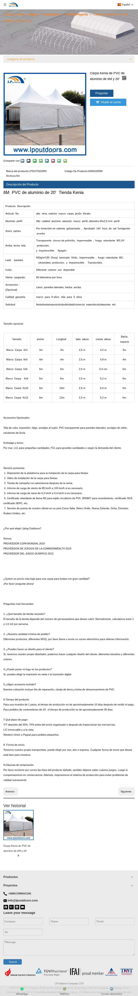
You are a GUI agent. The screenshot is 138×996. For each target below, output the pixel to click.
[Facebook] (6, 906)
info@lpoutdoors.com (23, 900)
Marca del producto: (17, 171)
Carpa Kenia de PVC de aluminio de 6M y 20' (17, 848)
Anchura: (11, 175)
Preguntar (101, 93)
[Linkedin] (17, 906)
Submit (13, 961)
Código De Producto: (76, 171)
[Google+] (11, 906)
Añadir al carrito (111, 102)
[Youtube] (22, 906)
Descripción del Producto (22, 184)
